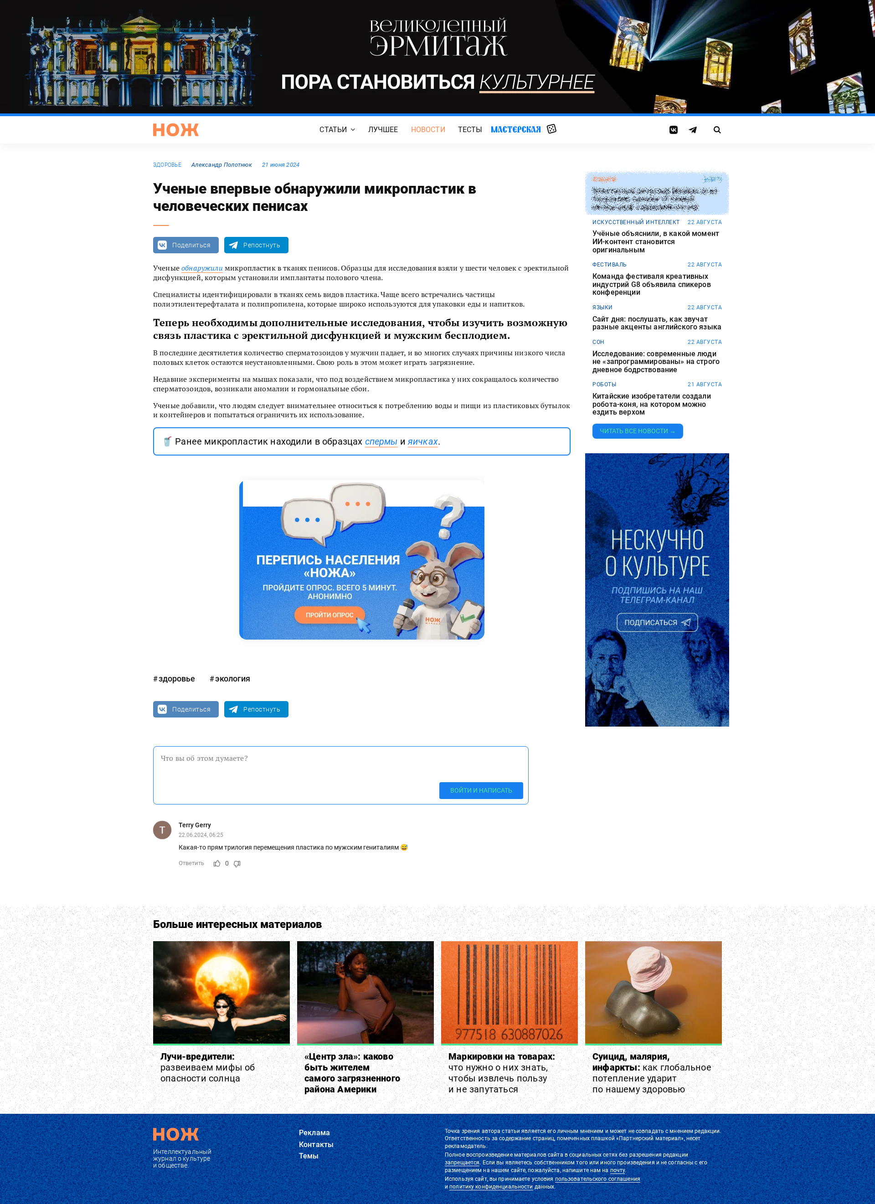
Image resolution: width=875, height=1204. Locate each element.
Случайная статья (551, 129)
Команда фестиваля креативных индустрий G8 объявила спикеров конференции (651, 284)
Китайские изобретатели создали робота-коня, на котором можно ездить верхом (651, 404)
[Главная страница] (176, 130)
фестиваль (609, 264)
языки (602, 307)
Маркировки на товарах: (501, 1073)
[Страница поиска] (717, 130)
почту (617, 1170)
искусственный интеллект (636, 222)
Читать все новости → (638, 431)
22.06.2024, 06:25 (201, 835)
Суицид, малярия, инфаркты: (651, 1073)
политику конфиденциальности (491, 1187)
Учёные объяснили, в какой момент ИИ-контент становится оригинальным (655, 242)
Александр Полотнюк (221, 164)
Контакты (316, 1144)
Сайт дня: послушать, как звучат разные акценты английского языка (656, 323)
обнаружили (202, 267)
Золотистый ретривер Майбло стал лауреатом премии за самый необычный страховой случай (654, 199)
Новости (428, 129)
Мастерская (515, 129)
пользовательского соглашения (597, 1179)
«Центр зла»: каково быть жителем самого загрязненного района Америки (352, 1073)
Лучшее (383, 129)
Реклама (314, 1132)
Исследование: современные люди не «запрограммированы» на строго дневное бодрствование (656, 362)
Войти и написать (481, 790)
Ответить (191, 863)
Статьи (333, 129)
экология (232, 678)
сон (598, 342)
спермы (381, 441)
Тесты (470, 129)
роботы (604, 384)
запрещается (462, 1162)
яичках (423, 441)
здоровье (167, 165)
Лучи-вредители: (207, 1067)
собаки (604, 179)
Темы (309, 1156)
